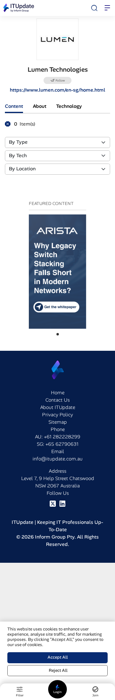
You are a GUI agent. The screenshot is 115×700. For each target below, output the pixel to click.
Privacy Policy (57, 414)
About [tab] (39, 106)
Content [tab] (14, 106)
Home (57, 392)
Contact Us (57, 400)
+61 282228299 (62, 436)
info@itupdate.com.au (57, 459)
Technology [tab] (69, 106)
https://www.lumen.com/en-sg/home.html (57, 90)
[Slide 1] (57, 334)
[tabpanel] (57, 150)
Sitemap (57, 422)
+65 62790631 (62, 444)
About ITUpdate (57, 407)
